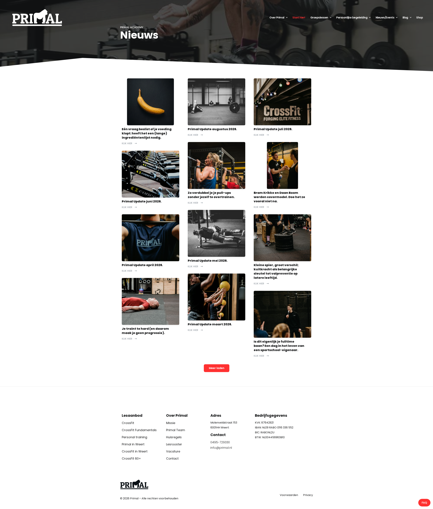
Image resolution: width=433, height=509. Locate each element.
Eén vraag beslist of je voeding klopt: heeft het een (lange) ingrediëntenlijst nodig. (147, 133)
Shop (419, 17)
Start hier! (298, 17)
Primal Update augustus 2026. (212, 129)
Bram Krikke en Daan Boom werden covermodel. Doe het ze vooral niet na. (279, 197)
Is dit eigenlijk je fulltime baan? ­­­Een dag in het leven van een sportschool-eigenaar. (279, 345)
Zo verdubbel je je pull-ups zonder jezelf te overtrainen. (211, 195)
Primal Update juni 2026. (142, 201)
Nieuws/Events (385, 17)
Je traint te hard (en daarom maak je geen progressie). (145, 331)
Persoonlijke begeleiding (351, 17)
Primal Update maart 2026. (210, 324)
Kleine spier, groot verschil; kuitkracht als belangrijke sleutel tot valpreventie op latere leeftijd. (276, 271)
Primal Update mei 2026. (207, 260)
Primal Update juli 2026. (273, 129)
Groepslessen (319, 17)
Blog (405, 17)
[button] (216, 368)
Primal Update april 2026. (142, 265)
